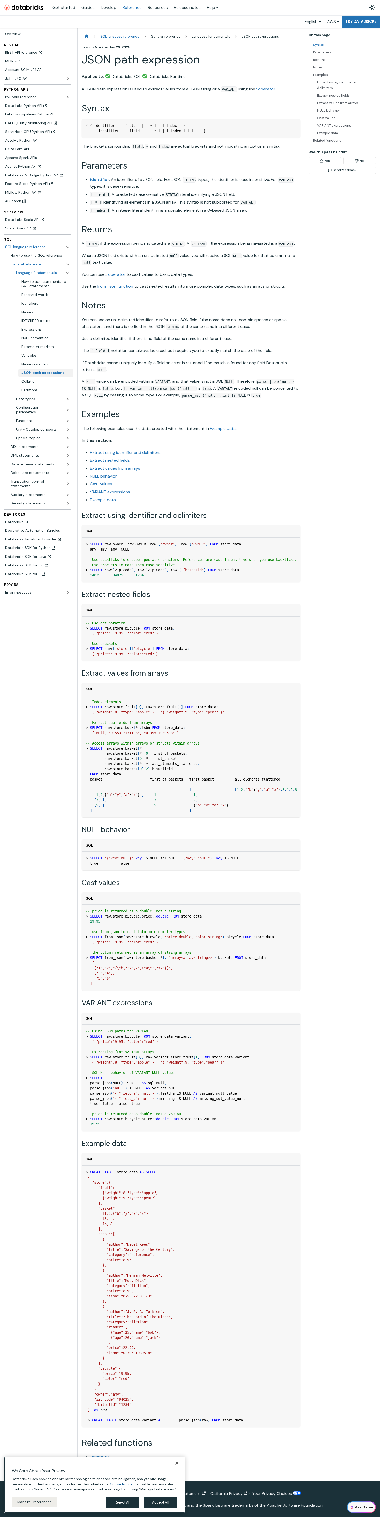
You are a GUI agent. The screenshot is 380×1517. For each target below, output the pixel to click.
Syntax (318, 44)
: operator (265, 89)
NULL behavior (103, 476)
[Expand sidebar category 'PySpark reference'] (68, 97)
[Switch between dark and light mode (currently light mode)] (372, 7)
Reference (132, 7)
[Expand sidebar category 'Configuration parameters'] (68, 410)
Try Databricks (361, 21)
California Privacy (226, 1493)
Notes (318, 67)
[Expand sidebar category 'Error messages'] (68, 592)
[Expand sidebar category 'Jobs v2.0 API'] (68, 79)
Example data (223, 428)
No (362, 160)
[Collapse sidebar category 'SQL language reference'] (68, 247)
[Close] (177, 1463)
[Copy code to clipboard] (294, 125)
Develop (108, 7)
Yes (327, 160)
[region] (94, 1485)
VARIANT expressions (110, 492)
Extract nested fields (110, 460)
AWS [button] (331, 21)
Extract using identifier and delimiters (125, 452)
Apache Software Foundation (295, 1505)
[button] (40, 264)
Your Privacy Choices (272, 1493)
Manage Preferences (34, 1502)
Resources (158, 7)
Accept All (160, 1502)
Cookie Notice (121, 1484)
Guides (88, 7)
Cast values (101, 484)
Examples (320, 75)
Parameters (322, 52)
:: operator (115, 274)
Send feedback (344, 170)
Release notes (187, 7)
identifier (99, 179)
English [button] (311, 21)
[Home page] (87, 36)
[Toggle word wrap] (284, 544)
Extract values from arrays (115, 468)
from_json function (115, 286)
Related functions (327, 140)
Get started (63, 7)
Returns (319, 59)
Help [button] (211, 7)
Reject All (122, 1502)
